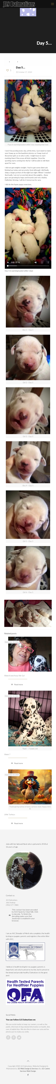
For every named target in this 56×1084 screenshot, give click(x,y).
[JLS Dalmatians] (19, 4)
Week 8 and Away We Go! (14, 675)
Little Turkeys (9, 814)
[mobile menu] (52, 4)
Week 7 (7, 754)
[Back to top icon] (28, 1061)
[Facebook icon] (28, 1075)
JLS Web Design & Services (28, 1069)
